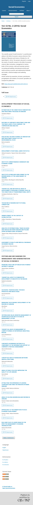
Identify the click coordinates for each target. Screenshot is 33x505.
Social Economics (17, 7)
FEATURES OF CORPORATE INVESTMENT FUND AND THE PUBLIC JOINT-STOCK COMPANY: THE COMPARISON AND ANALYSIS (16, 124)
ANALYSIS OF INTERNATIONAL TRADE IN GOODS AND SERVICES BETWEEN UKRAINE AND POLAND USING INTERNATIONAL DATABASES (15, 229)
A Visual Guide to (8, 487)
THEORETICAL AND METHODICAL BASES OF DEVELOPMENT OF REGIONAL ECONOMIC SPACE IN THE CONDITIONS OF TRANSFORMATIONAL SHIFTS (16, 190)
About (28, 10)
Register (24, 1)
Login (29, 1)
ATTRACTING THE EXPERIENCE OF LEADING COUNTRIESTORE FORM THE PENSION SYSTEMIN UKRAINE (15, 384)
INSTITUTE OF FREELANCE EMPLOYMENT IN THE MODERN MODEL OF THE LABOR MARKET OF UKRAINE (15, 176)
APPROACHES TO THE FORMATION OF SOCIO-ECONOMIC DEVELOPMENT (14, 410)
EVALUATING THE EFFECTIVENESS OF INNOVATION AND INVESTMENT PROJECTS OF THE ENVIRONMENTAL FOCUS (16, 138)
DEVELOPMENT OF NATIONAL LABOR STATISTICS (15, 151)
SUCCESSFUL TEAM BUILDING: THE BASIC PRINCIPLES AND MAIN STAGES (13, 290)
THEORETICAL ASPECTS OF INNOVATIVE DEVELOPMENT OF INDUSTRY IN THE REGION (14, 278)
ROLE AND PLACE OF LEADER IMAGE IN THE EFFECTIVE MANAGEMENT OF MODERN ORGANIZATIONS (14, 424)
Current (4, 10)
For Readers (5, 459)
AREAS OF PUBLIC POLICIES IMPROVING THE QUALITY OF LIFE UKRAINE (14, 371)
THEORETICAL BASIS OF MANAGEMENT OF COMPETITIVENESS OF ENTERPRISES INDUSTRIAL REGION (16, 331)
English (4, 447)
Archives (22, 10)
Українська (5, 450)
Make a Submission (9, 438)
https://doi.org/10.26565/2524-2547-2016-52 (16, 84)
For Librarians (5, 464)
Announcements (12, 10)
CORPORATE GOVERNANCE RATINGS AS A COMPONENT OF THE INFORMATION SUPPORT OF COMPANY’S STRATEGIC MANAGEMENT (16, 345)
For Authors (5, 462)
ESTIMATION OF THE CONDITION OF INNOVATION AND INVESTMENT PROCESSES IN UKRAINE (16, 110)
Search (16, 16)
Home (3, 21)
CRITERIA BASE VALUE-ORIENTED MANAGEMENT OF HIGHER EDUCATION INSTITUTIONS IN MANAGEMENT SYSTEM (16, 316)
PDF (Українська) (11, 96)
